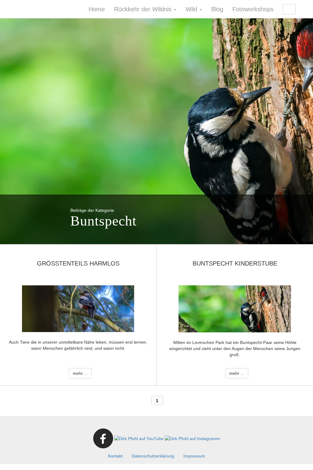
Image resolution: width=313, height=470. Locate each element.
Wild (192, 9)
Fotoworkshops (253, 9)
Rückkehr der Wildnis (143, 9)
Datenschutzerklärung (153, 456)
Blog (217, 9)
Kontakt (115, 456)
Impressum (194, 456)
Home (97, 9)
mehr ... (80, 373)
